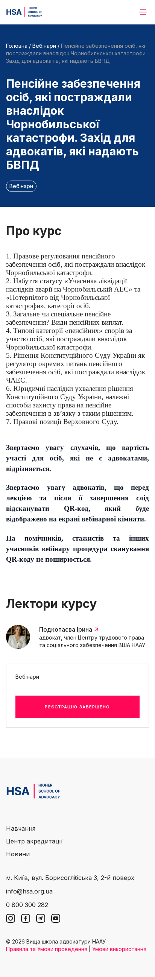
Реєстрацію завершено (77, 707)
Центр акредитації (34, 841)
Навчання (20, 828)
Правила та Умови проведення (46, 949)
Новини (18, 854)
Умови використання (119, 949)
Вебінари (44, 46)
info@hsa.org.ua (29, 891)
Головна (16, 46)
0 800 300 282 (27, 905)
